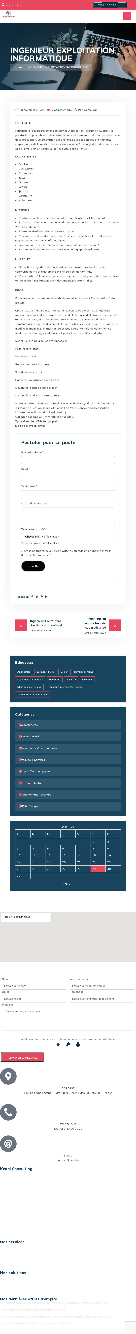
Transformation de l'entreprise (65, 686)
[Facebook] (32, 596)
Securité (71, 679)
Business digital (45, 671)
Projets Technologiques (35, 771)
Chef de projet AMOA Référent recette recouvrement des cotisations (56, 1316)
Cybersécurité (29, 724)
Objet (6, 991)
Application (24, 671)
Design (64, 671)
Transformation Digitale (35, 794)
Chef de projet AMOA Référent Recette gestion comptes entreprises (55, 1303)
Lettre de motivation (35, 503)
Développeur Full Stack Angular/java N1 (34, 1309)
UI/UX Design (29, 806)
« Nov (66, 884)
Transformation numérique (32, 694)
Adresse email (80, 979)
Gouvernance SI (30, 736)
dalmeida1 (90, 109)
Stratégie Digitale (31, 783)
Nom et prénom (32, 452)
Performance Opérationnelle (38, 748)
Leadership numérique (30, 679)
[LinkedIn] (46, 596)
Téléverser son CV (34, 529)
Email (26, 469)
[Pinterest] (42, 596)
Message (8, 1004)
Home (18, 67)
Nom (6, 979)
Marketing (55, 679)
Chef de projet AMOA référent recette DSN (36, 1323)
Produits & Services (32, 759)
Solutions (87, 679)
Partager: (22, 596)
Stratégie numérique (29, 686)
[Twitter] (36, 596)
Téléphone (29, 486)
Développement (83, 671)
